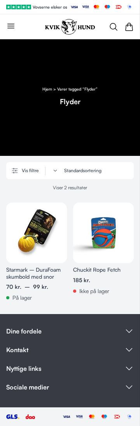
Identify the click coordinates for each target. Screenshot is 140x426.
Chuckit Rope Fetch (97, 269)
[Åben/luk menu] (11, 26)
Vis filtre (30, 170)
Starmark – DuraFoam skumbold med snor (33, 273)
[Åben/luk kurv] (129, 26)
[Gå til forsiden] (70, 27)
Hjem (47, 88)
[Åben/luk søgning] (113, 26)
